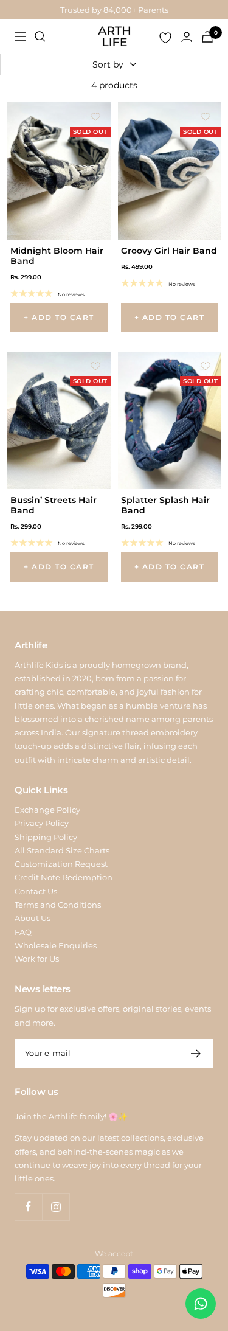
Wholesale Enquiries (56, 945)
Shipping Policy (46, 837)
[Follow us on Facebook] (28, 1206)
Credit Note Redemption (63, 877)
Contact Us (36, 891)
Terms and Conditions (58, 904)
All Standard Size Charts (62, 850)
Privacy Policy (42, 823)
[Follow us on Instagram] (55, 1206)
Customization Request (61, 864)
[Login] (186, 37)
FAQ (23, 932)
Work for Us (37, 959)
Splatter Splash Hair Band (165, 505)
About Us (32, 918)
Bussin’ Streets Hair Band (53, 505)
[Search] (40, 36)
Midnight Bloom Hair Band (56, 256)
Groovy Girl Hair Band (169, 251)
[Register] (196, 1053)
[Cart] (207, 37)
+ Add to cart (59, 317)
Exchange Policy (47, 810)
